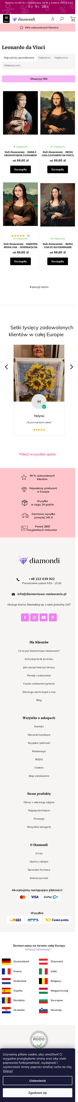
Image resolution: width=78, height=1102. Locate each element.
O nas (37, 856)
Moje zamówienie (37, 778)
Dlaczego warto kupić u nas (37, 694)
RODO (37, 762)
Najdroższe (61, 57)
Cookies (37, 770)
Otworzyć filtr (37, 79)
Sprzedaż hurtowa (37, 872)
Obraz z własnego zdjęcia (37, 805)
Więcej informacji (36, 952)
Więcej (8, 1071)
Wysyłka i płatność (38, 746)
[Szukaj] (62, 19)
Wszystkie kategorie (38, 830)
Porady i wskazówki (37, 678)
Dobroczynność (37, 881)
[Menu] (6, 19)
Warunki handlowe (37, 737)
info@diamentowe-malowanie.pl (40, 597)
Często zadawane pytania (37, 686)
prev (7, 370)
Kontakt (37, 729)
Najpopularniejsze (37, 813)
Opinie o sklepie (37, 864)
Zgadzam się (37, 1093)
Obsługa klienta (15, 607)
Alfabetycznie (12, 65)
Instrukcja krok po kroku (37, 662)
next (67, 370)
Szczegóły (19, 167)
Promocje (37, 821)
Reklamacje (37, 754)
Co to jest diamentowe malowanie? (37, 653)
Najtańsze (44, 57)
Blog (37, 703)
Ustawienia (37, 1080)
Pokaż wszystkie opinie (36, 457)
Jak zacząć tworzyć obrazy (37, 670)
